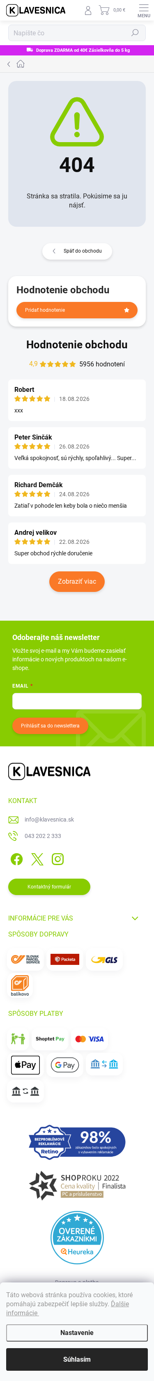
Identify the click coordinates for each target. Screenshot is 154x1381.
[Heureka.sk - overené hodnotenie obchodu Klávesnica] (77, 1237)
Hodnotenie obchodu (77, 344)
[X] (36, 857)
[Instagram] (56, 857)
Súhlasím (77, 1359)
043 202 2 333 (43, 836)
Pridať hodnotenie (45, 310)
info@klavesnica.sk (49, 819)
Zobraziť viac (77, 581)
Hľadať (135, 33)
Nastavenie (77, 1333)
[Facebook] (15, 857)
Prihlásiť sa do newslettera (50, 726)
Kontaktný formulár (49, 887)
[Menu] (143, 10)
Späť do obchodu (83, 251)
